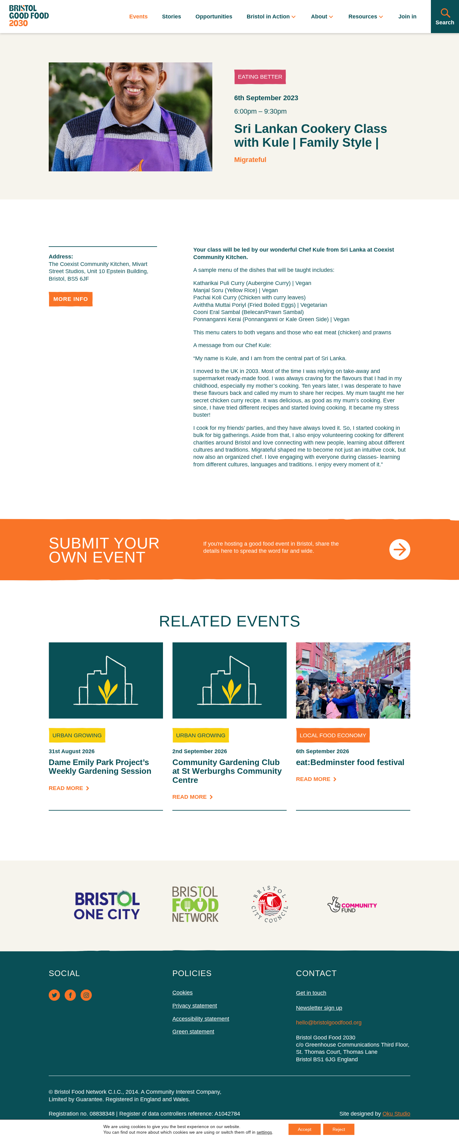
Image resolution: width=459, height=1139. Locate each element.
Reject (339, 1129)
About (319, 16)
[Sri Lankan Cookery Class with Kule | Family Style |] (130, 116)
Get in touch (311, 993)
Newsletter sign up (319, 1008)
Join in (407, 16)
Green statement (193, 1032)
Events (138, 16)
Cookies (182, 992)
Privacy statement (194, 1006)
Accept (304, 1129)
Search (445, 22)
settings (264, 1132)
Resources (362, 16)
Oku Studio (396, 1114)
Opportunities (213, 16)
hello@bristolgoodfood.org (329, 1022)
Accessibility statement (200, 1019)
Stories (171, 16)
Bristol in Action (268, 16)
